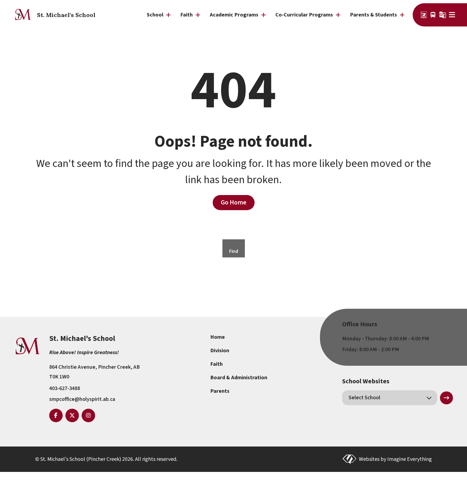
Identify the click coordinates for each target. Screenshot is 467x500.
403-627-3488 (64, 388)
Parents (219, 391)
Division (219, 350)
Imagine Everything (409, 459)
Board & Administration (238, 377)
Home (217, 337)
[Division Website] (424, 15)
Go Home (233, 202)
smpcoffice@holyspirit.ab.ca (82, 399)
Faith (216, 364)
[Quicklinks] (452, 14)
